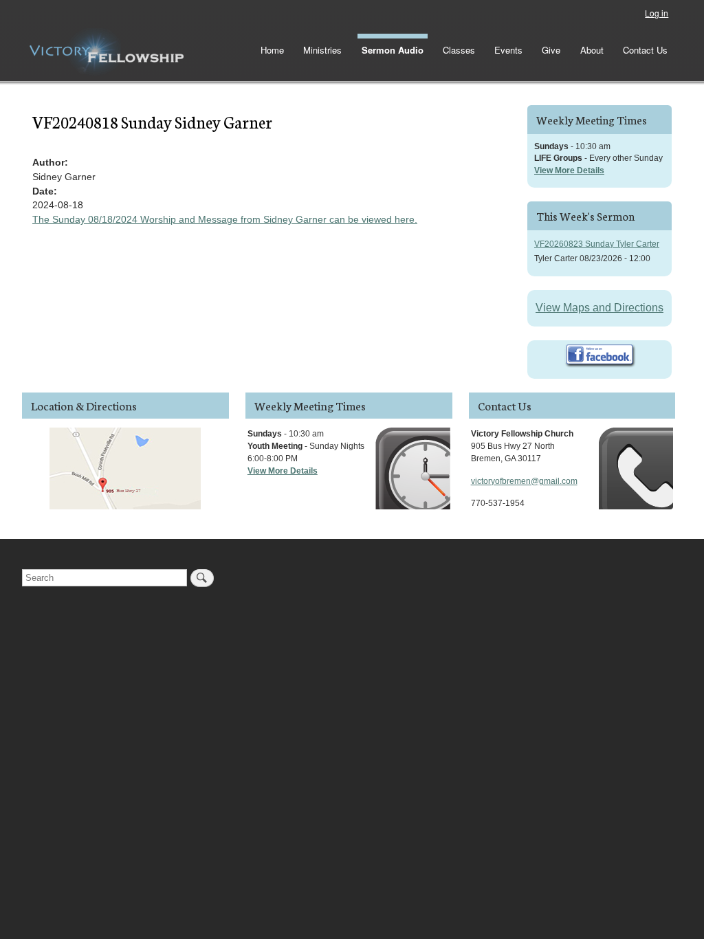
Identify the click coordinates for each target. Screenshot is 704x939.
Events (508, 49)
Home (272, 49)
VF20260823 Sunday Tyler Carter (596, 244)
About (592, 49)
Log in (656, 13)
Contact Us (645, 49)
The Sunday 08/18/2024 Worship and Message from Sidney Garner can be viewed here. (224, 219)
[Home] (106, 52)
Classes (459, 49)
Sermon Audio (393, 49)
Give (551, 49)
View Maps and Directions (599, 307)
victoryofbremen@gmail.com (524, 481)
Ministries (322, 49)
